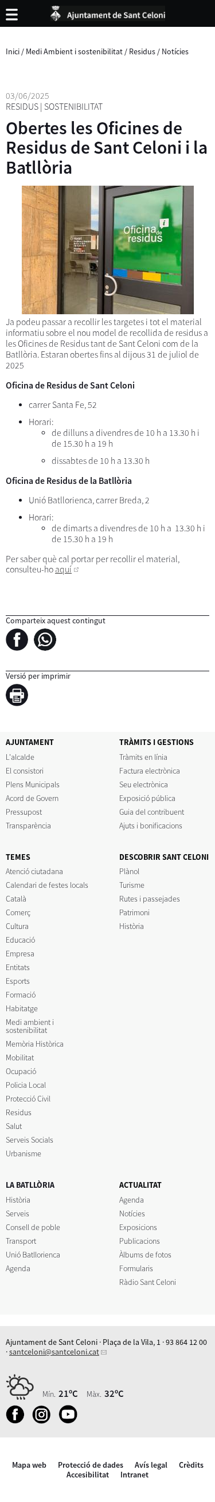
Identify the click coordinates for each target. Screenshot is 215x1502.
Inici (12, 51)
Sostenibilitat (73, 106)
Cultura (17, 926)
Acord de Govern (32, 798)
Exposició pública (147, 798)
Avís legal (151, 1465)
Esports (18, 981)
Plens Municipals (33, 784)
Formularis (136, 1268)
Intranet (134, 1474)
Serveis (17, 1213)
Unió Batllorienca (33, 1254)
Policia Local (26, 1085)
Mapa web (29, 1465)
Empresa (20, 953)
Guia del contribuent (151, 812)
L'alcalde (20, 757)
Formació (21, 995)
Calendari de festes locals (47, 885)
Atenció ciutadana (34, 871)
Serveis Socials (29, 1140)
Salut (14, 1126)
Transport (21, 1241)
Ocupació (21, 1071)
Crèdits (191, 1465)
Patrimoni (134, 912)
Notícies (175, 51)
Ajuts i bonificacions (150, 825)
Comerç (18, 912)
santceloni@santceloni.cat (54, 1352)
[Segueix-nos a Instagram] (44, 1421)
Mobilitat (20, 1057)
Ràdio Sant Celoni (147, 1282)
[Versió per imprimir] (20, 697)
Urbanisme (23, 1153)
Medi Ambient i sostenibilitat (74, 51)
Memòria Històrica (35, 1044)
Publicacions (139, 1241)
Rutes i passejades (149, 899)
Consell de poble (33, 1227)
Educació (20, 940)
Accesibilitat (88, 1474)
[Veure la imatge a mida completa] (107, 250)
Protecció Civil (28, 1099)
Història (131, 926)
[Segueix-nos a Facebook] (18, 1421)
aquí (63, 569)
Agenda (18, 1268)
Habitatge (22, 1008)
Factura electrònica (149, 771)
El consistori (25, 771)
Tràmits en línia (143, 757)
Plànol (129, 871)
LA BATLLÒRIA (30, 1185)
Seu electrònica (143, 784)
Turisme (131, 885)
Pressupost (24, 812)
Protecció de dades (90, 1465)
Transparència (28, 825)
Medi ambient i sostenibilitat (30, 1026)
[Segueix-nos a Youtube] (70, 1421)
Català (16, 899)
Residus (142, 51)
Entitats (18, 967)
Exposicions (138, 1227)
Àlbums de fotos (145, 1254)
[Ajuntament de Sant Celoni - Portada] (107, 11)
